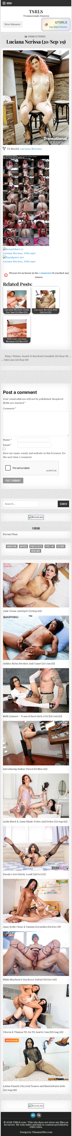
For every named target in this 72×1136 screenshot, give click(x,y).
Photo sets (36, 546)
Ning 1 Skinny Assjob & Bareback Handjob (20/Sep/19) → (38, 356)
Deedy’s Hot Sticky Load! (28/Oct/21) (24, 874)
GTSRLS (61, 22)
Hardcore (12, 546)
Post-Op (49, 546)
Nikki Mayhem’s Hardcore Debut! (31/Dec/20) (30, 979)
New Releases (12, 24)
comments (45, 273)
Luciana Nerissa (31, 148)
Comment (9, 408)
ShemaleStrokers (37, 36)
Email (7, 445)
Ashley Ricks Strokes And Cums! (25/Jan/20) (29, 663)
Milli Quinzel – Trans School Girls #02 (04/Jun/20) (32, 716)
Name (7, 439)
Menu (9, 3)
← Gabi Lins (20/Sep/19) (14, 359)
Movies (23, 546)
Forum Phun (10, 534)
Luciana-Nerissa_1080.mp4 (19, 253)
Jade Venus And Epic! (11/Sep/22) (22, 611)
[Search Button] (39, 1115)
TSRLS (36, 11)
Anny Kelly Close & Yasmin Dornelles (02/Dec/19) (32, 926)
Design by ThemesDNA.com (36, 1132)
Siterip (60, 546)
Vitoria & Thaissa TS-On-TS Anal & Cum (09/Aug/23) (33, 1032)
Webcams (35, 551)
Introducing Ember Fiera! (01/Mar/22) (25, 769)
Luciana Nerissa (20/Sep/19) (36, 41)
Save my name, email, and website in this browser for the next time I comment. (34, 455)
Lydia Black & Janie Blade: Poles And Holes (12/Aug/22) (35, 821)
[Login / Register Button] (33, 1115)
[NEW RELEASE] (36, 1082)
